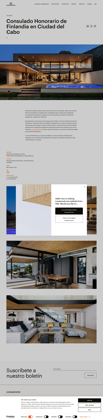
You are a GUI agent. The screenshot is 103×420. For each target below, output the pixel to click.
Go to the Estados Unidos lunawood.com (69, 211)
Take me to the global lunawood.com (69, 219)
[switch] (46, 417)
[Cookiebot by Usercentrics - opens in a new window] (10, 417)
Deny (89, 409)
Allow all (89, 400)
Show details (83, 417)
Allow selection (89, 405)
